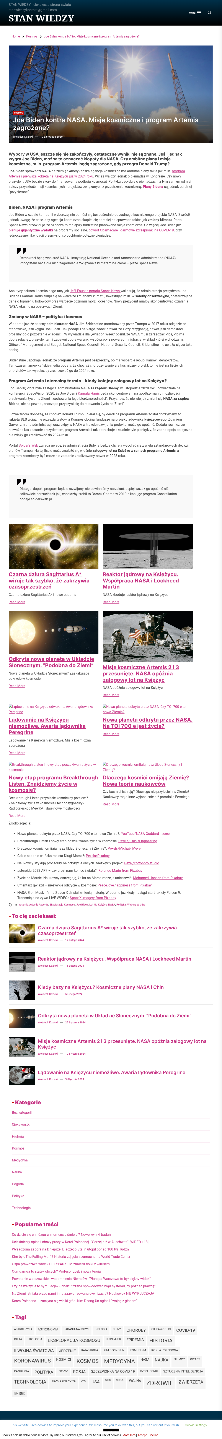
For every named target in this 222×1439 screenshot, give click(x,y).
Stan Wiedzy (41, 18)
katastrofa (89, 1350)
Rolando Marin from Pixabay (120, 870)
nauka (161, 1360)
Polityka (18, 1196)
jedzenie (67, 1351)
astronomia (48, 1329)
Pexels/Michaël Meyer (125, 848)
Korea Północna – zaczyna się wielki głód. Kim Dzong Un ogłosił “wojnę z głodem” (74, 1301)
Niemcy (179, 1359)
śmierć (19, 1393)
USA (95, 1381)
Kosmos (18, 113)
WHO (108, 1380)
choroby (136, 1330)
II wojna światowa (34, 1350)
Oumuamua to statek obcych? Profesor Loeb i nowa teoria (56, 1271)
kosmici (63, 1360)
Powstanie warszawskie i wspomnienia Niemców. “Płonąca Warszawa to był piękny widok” (81, 1279)
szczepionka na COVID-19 (113, 1371)
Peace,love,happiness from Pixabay (125, 885)
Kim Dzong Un (113, 1350)
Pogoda (18, 1184)
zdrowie (159, 1383)
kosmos (88, 1361)
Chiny (117, 1329)
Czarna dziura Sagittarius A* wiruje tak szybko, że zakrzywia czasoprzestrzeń (49, 580)
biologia (101, 1329)
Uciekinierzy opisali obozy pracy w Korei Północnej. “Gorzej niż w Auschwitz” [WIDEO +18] (80, 1242)
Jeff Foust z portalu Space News (95, 291)
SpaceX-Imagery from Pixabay (93, 898)
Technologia (21, 1208)
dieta (18, 1339)
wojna (135, 1381)
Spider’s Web (28, 445)
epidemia (135, 1339)
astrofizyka (23, 1329)
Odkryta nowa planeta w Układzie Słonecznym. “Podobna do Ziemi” (51, 662)
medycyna (119, 1361)
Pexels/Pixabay (98, 856)
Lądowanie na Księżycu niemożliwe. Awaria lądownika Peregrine (47, 726)
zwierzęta (191, 1382)
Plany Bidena (153, 187)
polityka (121, 904)
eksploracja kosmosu (62, 904)
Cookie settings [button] (196, 1425)
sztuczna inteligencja (183, 1371)
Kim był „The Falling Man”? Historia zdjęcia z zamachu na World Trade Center (71, 1257)
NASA (111, 904)
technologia (30, 1382)
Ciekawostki (21, 1124)
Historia (18, 1136)
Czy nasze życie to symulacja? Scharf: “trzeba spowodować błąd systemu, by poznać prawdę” (84, 1286)
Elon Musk (113, 1339)
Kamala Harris (89, 393)
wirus (120, 1380)
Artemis (23, 904)
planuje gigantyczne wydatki (31, 230)
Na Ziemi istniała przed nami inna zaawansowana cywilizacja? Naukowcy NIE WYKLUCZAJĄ (83, 1293)
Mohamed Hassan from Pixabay (158, 878)
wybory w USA (136, 904)
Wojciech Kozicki (23, 136)
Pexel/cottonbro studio (141, 863)
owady (195, 1359)
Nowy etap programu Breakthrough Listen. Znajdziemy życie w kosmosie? (53, 783)
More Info (128, 1435)
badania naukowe (76, 1329)
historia (161, 1341)
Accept (142, 1435)
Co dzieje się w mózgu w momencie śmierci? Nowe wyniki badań (61, 1234)
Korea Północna (164, 1350)
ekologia (35, 1339)
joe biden (82, 904)
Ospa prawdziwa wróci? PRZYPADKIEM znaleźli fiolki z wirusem (61, 1264)
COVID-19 (185, 1330)
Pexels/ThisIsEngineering (137, 841)
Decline (153, 1435)
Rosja (79, 1371)
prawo (63, 1370)
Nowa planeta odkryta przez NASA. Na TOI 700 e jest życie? (148, 723)
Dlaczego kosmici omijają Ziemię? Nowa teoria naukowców (146, 780)
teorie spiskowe (63, 1380)
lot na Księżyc (98, 904)
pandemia (21, 1371)
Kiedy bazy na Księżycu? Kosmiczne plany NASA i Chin (101, 987)
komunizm (138, 1350)
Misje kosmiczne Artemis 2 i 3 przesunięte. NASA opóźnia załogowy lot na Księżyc (141, 673)
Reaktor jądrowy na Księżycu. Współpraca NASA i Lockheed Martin (141, 580)
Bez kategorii (22, 1113)
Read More (17, 602)
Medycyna (20, 1160)
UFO (83, 1380)
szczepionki (149, 1371)
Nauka (17, 1172)
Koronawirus (32, 1361)
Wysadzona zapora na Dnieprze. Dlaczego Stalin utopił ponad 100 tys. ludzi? (70, 1249)
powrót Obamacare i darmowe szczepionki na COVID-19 (131, 230)
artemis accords (38, 904)
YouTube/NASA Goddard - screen (146, 834)
